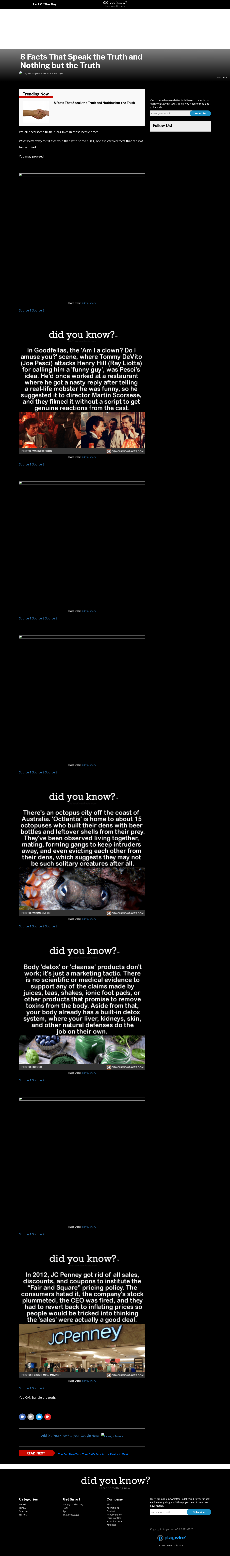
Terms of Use (114, 1518)
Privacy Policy (114, 1514)
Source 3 (51, 618)
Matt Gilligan (32, 73)
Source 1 (25, 310)
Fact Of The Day (44, 4)
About (110, 1504)
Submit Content (115, 1521)
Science (23, 1511)
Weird (22, 1504)
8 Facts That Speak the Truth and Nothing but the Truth (94, 103)
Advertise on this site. (171, 1545)
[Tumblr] (203, 4)
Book (65, 1507)
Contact (111, 1511)
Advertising (113, 1507)
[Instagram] (197, 4)
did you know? (89, 303)
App (65, 1511)
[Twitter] (190, 4)
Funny (22, 1507)
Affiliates (111, 1524)
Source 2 (38, 310)
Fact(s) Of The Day (73, 1504)
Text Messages (71, 1514)
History (23, 1514)
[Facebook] (184, 4)
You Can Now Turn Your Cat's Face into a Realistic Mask (93, 1454)
